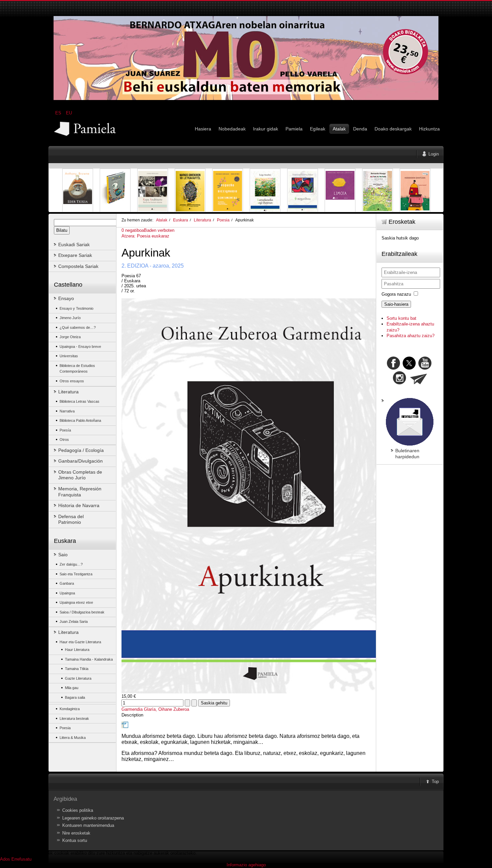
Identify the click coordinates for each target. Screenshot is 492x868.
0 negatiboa (132, 230)
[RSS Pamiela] (400, 382)
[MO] (246, 98)
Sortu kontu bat (401, 318)
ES (59, 112)
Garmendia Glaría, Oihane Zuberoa (155, 709)
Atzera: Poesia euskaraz (145, 235)
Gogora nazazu (396, 294)
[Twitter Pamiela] (432, 368)
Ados (5, 859)
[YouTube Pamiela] (424, 368)
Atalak (161, 220)
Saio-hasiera (396, 304)
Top (435, 781)
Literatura (202, 220)
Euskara (180, 220)
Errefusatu (21, 859)
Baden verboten (159, 230)
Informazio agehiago (246, 864)
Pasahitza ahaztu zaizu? (410, 335)
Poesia (223, 220)
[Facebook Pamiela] (394, 368)
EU (69, 112)
